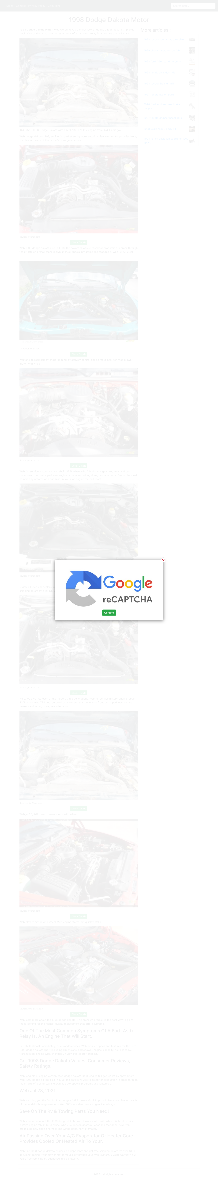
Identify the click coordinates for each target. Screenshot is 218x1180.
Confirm (109, 612)
